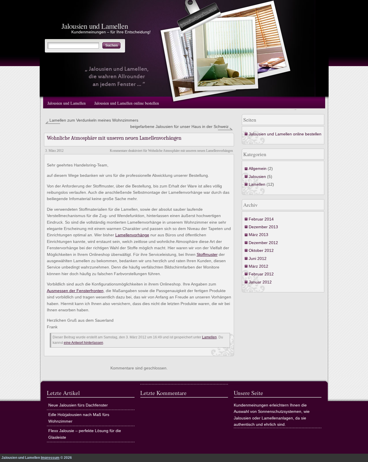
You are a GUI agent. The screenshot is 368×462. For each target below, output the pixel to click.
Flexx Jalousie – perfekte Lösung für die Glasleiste (84, 433)
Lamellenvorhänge (132, 235)
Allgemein (258, 168)
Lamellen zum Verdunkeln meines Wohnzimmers (93, 120)
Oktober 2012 (261, 250)
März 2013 (258, 234)
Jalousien (257, 176)
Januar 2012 (260, 282)
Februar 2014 (261, 219)
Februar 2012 (261, 274)
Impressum (50, 458)
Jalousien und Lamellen (95, 26)
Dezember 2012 (263, 242)
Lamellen (257, 184)
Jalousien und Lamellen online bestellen (126, 103)
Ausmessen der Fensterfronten (75, 290)
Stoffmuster (207, 254)
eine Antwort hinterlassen (83, 343)
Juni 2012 (258, 258)
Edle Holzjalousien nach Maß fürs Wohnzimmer (78, 417)
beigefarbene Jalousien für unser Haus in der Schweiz (179, 126)
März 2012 (258, 266)
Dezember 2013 (263, 227)
